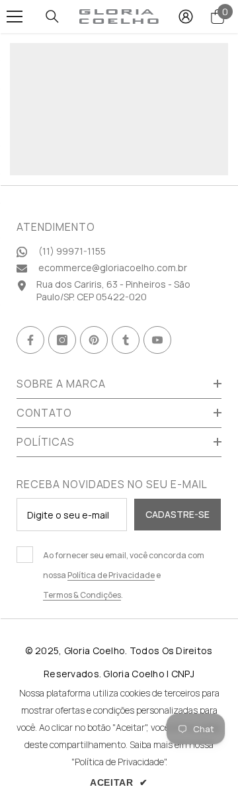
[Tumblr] (125, 340)
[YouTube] (157, 340)
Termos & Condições (82, 595)
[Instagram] (62, 340)
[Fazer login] (185, 16)
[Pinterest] (94, 340)
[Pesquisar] (52, 16)
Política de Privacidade (111, 575)
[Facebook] (30, 340)
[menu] (14, 16)
